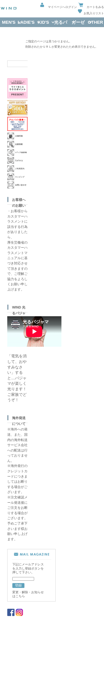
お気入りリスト (94, 13)
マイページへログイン (62, 6)
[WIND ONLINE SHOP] (8, 8)
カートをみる (95, 6)
